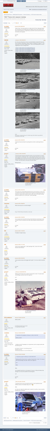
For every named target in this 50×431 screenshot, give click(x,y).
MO (5, 231)
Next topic (44, 19)
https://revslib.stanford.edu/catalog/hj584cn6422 (25, 51)
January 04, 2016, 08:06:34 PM (20, 26)
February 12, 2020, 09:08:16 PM (21, 271)
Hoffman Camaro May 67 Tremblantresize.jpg (31, 411)
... (11, 417)
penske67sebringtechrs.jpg (31, 182)
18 (15, 23)
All (19, 417)
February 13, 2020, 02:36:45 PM (20, 332)
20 (18, 23)
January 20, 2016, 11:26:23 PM (20, 217)
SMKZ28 (6, 40)
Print (45, 23)
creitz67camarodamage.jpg (31, 310)
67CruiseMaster (8, 317)
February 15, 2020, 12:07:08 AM (20, 354)
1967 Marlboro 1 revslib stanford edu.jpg (28, 89)
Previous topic (38, 19)
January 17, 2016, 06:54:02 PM (20, 40)
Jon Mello (6, 26)
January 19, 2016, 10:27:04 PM (20, 153)
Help (37, 429)
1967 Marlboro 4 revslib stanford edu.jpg (28, 128)
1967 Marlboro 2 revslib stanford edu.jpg (28, 69)
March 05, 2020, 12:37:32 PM (20, 381)
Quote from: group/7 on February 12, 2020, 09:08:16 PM (26, 356)
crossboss (6, 333)
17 (14, 23)
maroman (6, 203)
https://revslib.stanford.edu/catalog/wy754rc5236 (25, 50)
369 (5, 244)
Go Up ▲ (46, 429)
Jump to (30, 422)
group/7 (6, 153)
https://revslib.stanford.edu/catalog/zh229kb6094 (25, 48)
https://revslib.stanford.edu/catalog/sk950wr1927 (25, 47)
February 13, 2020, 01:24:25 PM (20, 317)
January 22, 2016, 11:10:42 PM (20, 230)
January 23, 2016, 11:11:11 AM (20, 244)
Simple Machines (10, 429)
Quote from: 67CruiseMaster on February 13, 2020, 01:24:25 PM (27, 335)
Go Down (5, 23)
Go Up (5, 417)
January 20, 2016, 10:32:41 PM (20, 189)
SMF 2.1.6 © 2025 (5, 429)
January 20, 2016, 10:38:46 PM (20, 203)
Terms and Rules (41, 429)
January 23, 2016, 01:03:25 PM (20, 258)
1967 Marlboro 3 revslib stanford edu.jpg (28, 109)
